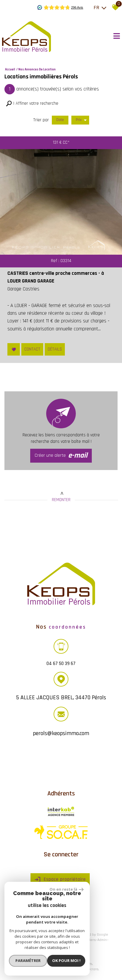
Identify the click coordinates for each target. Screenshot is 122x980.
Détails (55, 349)
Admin (102, 940)
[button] (32, 104)
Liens (92, 940)
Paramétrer (28, 960)
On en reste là (63, 889)
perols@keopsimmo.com (61, 733)
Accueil (10, 69)
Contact (32, 349)
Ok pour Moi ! (66, 960)
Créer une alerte (61, 455)
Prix (79, 119)
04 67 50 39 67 (61, 663)
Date (60, 119)
